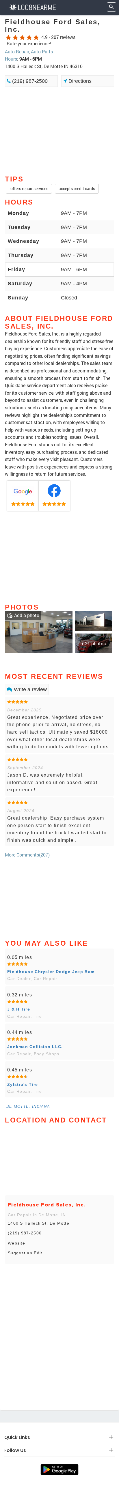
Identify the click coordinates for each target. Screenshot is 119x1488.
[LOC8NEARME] (32, 7)
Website (16, 1243)
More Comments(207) (27, 855)
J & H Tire (18, 1009)
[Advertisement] (59, 130)
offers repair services (29, 188)
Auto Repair (17, 51)
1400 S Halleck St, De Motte (38, 1223)
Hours (11, 59)
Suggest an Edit (25, 1253)
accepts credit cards (77, 188)
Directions (79, 81)
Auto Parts (42, 51)
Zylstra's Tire (22, 1084)
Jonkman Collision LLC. (35, 1046)
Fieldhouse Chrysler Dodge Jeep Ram (50, 971)
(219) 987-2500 (29, 81)
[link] (23, 496)
